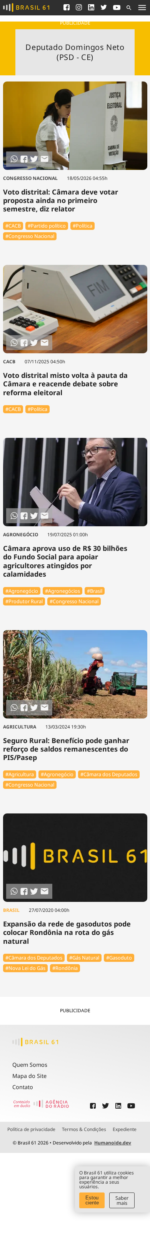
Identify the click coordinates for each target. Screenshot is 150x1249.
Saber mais (121, 1200)
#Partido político (47, 225)
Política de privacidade (31, 1129)
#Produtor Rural (24, 601)
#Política (82, 225)
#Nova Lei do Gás (25, 968)
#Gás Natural (84, 957)
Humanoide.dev (112, 1142)
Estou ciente (92, 1200)
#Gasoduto (119, 957)
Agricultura (19, 726)
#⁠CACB (13, 225)
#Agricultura (19, 774)
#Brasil (94, 590)
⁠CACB (9, 361)
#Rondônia (65, 968)
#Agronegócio (21, 590)
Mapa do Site (29, 1075)
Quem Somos (29, 1064)
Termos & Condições (84, 1129)
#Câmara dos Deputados (108, 774)
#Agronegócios (62, 590)
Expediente (125, 1129)
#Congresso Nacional (29, 236)
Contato (22, 1087)
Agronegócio (20, 534)
